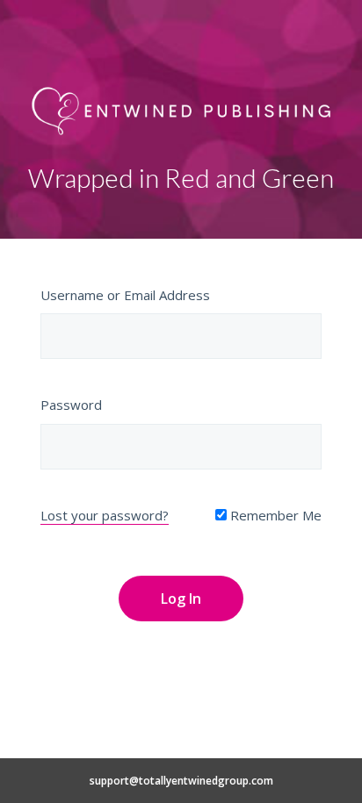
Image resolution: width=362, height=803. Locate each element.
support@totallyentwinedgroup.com (181, 780)
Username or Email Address (125, 295)
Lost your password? (104, 515)
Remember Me (274, 515)
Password (71, 404)
